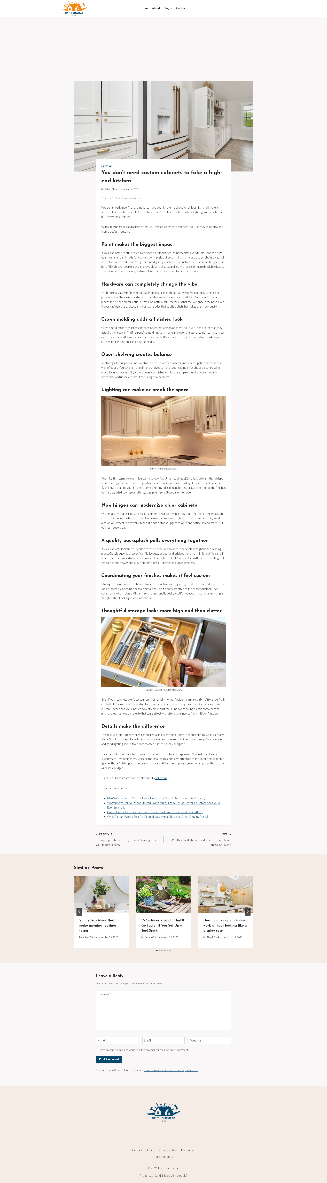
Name (101, 1040)
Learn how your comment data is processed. (171, 1070)
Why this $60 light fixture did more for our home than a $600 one (201, 840)
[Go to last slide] (79, 912)
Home (144, 8)
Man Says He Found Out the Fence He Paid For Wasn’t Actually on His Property (156, 798)
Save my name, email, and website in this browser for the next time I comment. (144, 1049)
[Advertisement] (163, 42)
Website (195, 1040)
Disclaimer (188, 1150)
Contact (181, 8)
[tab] (157, 950)
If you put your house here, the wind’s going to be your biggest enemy (126, 840)
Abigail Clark (111, 189)
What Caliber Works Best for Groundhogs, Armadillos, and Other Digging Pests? (157, 816)
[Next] (248, 912)
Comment (104, 994)
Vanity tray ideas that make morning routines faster (97, 926)
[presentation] (101, 894)
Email (148, 1040)
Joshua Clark (151, 937)
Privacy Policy (168, 1150)
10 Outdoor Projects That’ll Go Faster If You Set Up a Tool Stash (162, 926)
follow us (161, 778)
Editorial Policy (163, 1156)
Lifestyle (107, 166)
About (156, 8)
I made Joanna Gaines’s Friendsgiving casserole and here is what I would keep (155, 812)
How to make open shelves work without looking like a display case (225, 926)
